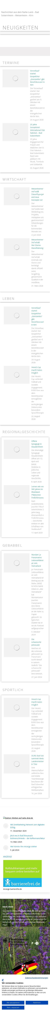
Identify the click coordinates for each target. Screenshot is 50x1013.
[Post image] (15, 78)
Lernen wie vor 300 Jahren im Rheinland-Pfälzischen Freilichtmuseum (38, 492)
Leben (9, 298)
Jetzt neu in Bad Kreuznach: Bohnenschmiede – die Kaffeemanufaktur (27, 837)
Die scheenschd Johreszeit (36, 642)
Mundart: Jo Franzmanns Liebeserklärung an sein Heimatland (37, 560)
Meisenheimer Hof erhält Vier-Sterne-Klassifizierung (37, 243)
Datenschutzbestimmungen (36, 978)
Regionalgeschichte (24, 431)
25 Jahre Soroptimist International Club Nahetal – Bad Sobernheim (37, 130)
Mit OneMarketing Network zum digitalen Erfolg (27, 826)
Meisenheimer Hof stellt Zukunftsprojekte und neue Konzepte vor (38, 194)
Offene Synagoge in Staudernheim (37, 444)
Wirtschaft (14, 179)
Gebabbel (12, 545)
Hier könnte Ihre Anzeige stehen (23, 846)
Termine (11, 62)
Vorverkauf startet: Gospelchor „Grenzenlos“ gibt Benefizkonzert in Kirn (37, 78)
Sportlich (13, 689)
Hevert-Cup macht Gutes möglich (36, 370)
